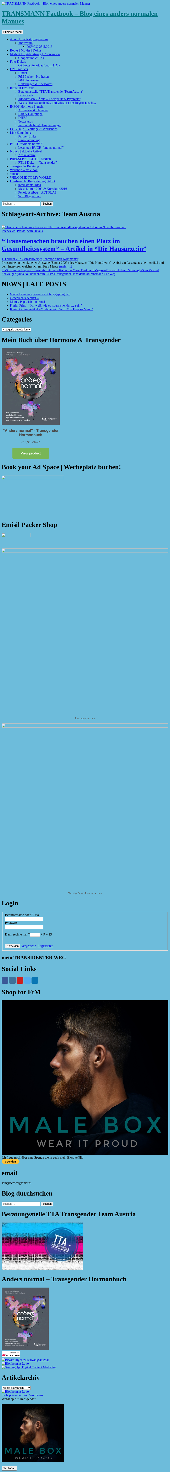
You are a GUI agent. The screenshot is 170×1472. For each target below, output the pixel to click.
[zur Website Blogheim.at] (15, 1363)
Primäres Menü (12, 31)
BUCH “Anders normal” (26, 144)
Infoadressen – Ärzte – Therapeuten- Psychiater (49, 99)
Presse (21, 231)
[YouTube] (20, 980)
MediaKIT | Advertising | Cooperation (35, 54)
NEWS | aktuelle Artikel (26, 151)
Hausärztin (39, 270)
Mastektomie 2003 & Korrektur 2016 (42, 188)
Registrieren (45, 946)
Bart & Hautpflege (30, 114)
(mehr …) (65, 266)
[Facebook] (5, 980)
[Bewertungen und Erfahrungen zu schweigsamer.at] (25, 1360)
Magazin (100, 270)
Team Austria (46, 274)
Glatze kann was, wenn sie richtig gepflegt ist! (40, 294)
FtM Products (19, 69)
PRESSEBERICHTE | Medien (30, 159)
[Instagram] (12, 980)
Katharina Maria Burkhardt (76, 270)
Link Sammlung (20, 132)
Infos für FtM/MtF (22, 88)
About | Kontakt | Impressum (29, 39)
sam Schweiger (132, 270)
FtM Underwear (28, 80)
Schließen (9, 1468)
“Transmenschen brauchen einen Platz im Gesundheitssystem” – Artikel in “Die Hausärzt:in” (74, 244)
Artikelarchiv (26, 155)
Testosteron (25, 121)
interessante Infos (29, 185)
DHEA (23, 117)
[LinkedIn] (35, 980)
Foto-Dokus (18, 61)
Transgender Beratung (24, 166)
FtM (4, 270)
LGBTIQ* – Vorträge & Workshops (33, 129)
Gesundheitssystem (19, 270)
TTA (106, 274)
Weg (112, 274)
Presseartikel (114, 270)
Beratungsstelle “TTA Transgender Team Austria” (50, 91)
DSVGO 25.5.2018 (39, 46)
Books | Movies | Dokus (25, 50)
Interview (52, 270)
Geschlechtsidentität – (24, 298)
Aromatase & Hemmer (33, 110)
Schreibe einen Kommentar (60, 259)
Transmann (96, 274)
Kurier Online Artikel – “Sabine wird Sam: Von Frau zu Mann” (51, 309)
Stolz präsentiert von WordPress (22, 1395)
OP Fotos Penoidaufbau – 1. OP (39, 65)
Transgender (63, 274)
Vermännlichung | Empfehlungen (39, 125)
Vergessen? (28, 946)
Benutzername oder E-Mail (22, 915)
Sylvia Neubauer (27, 274)
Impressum (25, 43)
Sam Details (35, 231)
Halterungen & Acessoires (35, 84)
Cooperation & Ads (31, 58)
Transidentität (80, 274)
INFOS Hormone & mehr (27, 106)
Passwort (11, 923)
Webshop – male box (24, 170)
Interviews (8, 231)
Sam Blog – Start (29, 196)
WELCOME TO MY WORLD (31, 177)
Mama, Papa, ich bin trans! (27, 301)
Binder (22, 73)
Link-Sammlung (29, 140)
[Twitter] (27, 980)
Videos (14, 174)
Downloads (25, 95)
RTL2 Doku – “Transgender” (37, 162)
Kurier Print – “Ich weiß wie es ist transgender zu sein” (46, 305)
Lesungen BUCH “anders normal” (41, 147)
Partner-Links (27, 136)
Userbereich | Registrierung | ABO (32, 181)
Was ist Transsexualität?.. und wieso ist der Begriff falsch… (57, 102)
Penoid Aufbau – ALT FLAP (37, 192)
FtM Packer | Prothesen (33, 76)
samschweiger (32, 259)
